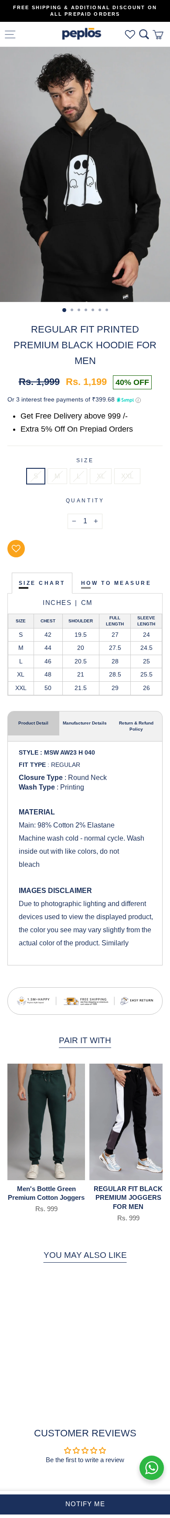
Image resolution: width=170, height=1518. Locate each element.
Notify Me (85, 1504)
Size (85, 460)
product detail (33, 723)
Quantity (85, 500)
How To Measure (116, 583)
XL (101, 476)
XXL (127, 476)
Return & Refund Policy (136, 726)
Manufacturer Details (85, 723)
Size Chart (42, 583)
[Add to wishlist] (16, 548)
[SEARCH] (144, 34)
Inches (57, 602)
